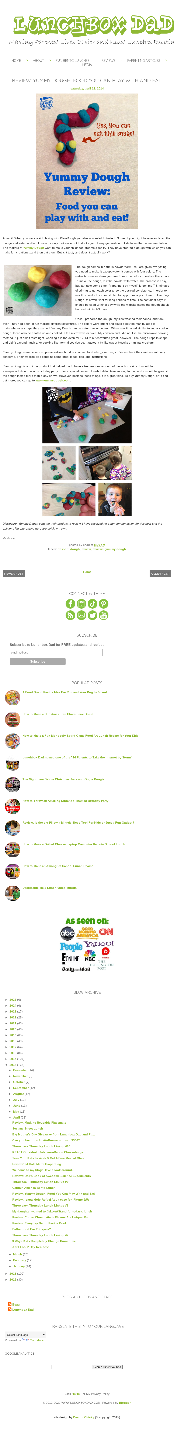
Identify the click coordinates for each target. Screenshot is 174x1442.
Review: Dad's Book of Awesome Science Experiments (51, 1176)
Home (16, 60)
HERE (76, 1393)
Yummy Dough (33, 247)
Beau (16, 1304)
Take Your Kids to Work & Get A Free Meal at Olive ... (50, 1158)
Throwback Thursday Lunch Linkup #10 (41, 1146)
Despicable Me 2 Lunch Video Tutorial (49, 887)
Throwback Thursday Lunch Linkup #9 (40, 1181)
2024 (13, 1005)
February (20, 1260)
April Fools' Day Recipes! (30, 1247)
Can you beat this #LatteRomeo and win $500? (46, 1140)
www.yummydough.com (53, 380)
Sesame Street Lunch (27, 1128)
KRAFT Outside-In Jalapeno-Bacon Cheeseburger (48, 1152)
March (18, 1254)
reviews (98, 549)
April (17, 1117)
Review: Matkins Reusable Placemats (39, 1122)
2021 (13, 1023)
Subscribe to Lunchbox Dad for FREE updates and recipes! (57, 645)
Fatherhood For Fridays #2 (31, 1229)
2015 (13, 1059)
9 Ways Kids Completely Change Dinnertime (44, 1241)
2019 (13, 1035)
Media (87, 65)
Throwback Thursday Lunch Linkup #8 (40, 1205)
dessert (63, 549)
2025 (13, 999)
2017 (13, 1047)
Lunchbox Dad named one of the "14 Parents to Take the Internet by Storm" (77, 757)
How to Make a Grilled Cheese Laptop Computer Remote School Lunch (73, 844)
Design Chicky (83, 1417)
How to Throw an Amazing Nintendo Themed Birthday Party (65, 800)
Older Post (160, 573)
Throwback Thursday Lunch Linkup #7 (40, 1235)
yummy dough (115, 549)
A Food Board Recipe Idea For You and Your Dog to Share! (64, 692)
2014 (13, 1064)
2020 (13, 1029)
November (21, 1076)
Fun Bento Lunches (73, 60)
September (21, 1088)
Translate (37, 1340)
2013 (13, 1273)
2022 (13, 1017)
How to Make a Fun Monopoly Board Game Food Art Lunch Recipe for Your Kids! (81, 735)
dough (75, 549)
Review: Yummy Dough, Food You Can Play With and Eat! (53, 1193)
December (20, 1070)
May (16, 1111)
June (17, 1105)
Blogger (124, 1402)
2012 (13, 1279)
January (19, 1266)
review (86, 549)
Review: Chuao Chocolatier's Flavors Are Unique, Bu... (51, 1217)
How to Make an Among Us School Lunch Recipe (57, 866)
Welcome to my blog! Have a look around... (43, 1170)
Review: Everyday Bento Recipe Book (39, 1223)
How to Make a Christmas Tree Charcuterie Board (57, 714)
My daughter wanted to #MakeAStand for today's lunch (52, 1211)
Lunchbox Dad (23, 1309)
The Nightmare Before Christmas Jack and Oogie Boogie (63, 779)
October (19, 1082)
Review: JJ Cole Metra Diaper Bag (36, 1164)
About (39, 60)
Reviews (108, 60)
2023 (13, 1011)
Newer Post (14, 573)
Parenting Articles (143, 60)
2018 (13, 1041)
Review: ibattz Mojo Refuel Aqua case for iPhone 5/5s (51, 1199)
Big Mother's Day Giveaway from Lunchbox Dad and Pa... (53, 1134)
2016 (13, 1053)
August (19, 1093)
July (16, 1099)
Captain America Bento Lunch (34, 1187)
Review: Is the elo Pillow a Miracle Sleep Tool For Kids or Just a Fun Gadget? (78, 822)
